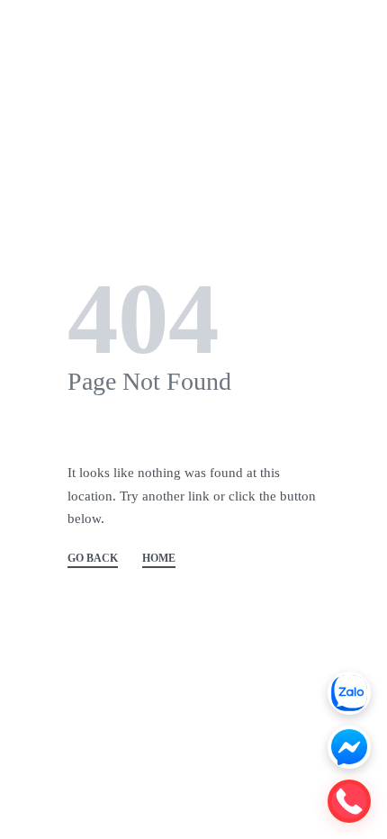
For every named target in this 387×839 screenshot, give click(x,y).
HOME (159, 558)
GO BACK (93, 558)
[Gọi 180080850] (349, 801)
